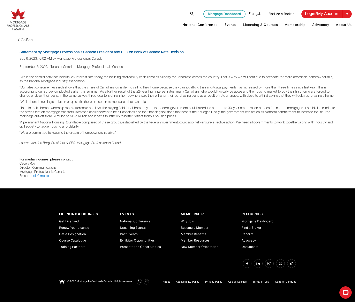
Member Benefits (193, 234)
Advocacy (321, 25)
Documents (250, 247)
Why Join (187, 221)
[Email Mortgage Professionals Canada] (146, 282)
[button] (326, 14)
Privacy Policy (213, 281)
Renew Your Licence (74, 228)
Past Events (129, 234)
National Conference (200, 25)
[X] (280, 263)
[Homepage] (62, 282)
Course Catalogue (72, 240)
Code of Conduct (285, 281)
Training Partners (72, 247)
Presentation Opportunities (140, 247)
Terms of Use (261, 281)
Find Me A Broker (281, 14)
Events (230, 25)
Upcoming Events (133, 228)
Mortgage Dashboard (224, 14)
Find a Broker (251, 228)
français (255, 14)
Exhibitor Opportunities (137, 240)
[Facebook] (247, 263)
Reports (248, 234)
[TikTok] (291, 263)
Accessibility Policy (187, 281)
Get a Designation (72, 234)
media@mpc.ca (39, 176)
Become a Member (195, 228)
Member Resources (195, 240)
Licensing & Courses (260, 25)
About (166, 281)
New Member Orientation (199, 247)
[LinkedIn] (258, 263)
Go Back (28, 40)
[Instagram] (269, 263)
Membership (295, 25)
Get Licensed (69, 221)
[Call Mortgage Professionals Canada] (139, 282)
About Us (344, 25)
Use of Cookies (237, 281)
